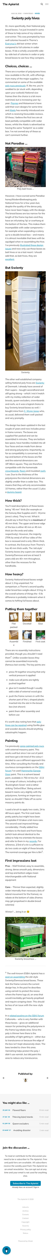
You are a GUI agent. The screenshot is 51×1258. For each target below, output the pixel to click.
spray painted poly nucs (32, 746)
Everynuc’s (10, 43)
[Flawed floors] (25, 1110)
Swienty (40, 382)
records (33, 841)
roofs (43, 471)
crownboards (12, 471)
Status (25, 1233)
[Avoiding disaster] (25, 1130)
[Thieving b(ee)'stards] (25, 1117)
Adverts (25, 1207)
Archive (25, 1211)
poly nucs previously (15, 85)
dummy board (14, 492)
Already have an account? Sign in (25, 1187)
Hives (37, 13)
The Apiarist (11, 4)
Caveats (25, 1214)
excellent (9, 259)
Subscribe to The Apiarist (25, 1183)
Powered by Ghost (25, 1241)
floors (23, 471)
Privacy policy (25, 1229)
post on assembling (15, 976)
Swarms (25, 1226)
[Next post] (46, 1078)
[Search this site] (42, 4)
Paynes (14, 103)
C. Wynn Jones (31, 411)
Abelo (13, 110)
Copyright (25, 1222)
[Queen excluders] (25, 1123)
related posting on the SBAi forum (26, 1015)
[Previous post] (5, 1078)
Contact (25, 1218)
